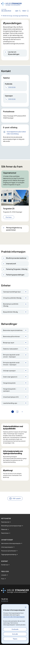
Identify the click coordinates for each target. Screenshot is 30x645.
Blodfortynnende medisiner (16, 258)
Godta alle (15, 629)
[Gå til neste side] (22, 411)
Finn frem (9, 217)
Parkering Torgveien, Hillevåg (16, 269)
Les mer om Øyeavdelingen (13, 53)
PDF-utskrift (17, 498)
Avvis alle (15, 634)
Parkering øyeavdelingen (15, 275)
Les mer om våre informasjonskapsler (14, 617)
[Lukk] (25, 607)
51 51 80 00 (4, 601)
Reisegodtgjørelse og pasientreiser (14, 229)
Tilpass (15, 639)
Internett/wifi (11, 264)
